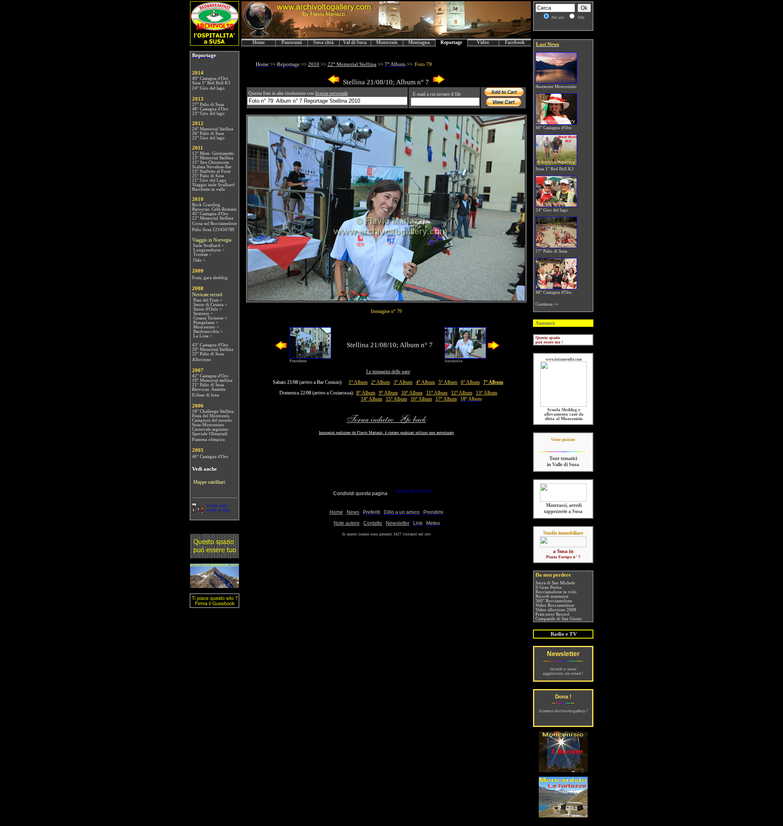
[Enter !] (214, 556)
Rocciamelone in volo (556, 592)
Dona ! (563, 697)
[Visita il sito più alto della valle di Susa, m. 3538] (214, 585)
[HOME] (386, 36)
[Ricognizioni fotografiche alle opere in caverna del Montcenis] (563, 770)
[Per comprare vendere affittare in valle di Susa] (563, 545)
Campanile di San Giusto (558, 619)
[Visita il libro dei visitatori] (214, 604)
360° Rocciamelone (553, 601)
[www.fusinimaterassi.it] (563, 500)
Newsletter (563, 653)
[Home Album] (386, 298)
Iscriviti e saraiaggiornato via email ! (563, 671)
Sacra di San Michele (555, 583)
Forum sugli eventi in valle (218, 507)
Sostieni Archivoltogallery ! (563, 711)
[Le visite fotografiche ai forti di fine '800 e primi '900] (563, 815)
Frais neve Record (552, 614)
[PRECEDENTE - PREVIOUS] (333, 82)
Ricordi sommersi (551, 596)
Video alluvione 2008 (555, 610)
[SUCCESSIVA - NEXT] (438, 82)
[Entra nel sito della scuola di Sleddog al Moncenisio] (563, 405)
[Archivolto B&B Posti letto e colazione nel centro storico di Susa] (214, 43)
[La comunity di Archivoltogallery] (197, 512)
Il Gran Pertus (548, 587)
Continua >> (547, 304)
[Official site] (563, 446)
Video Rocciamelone (554, 605)
